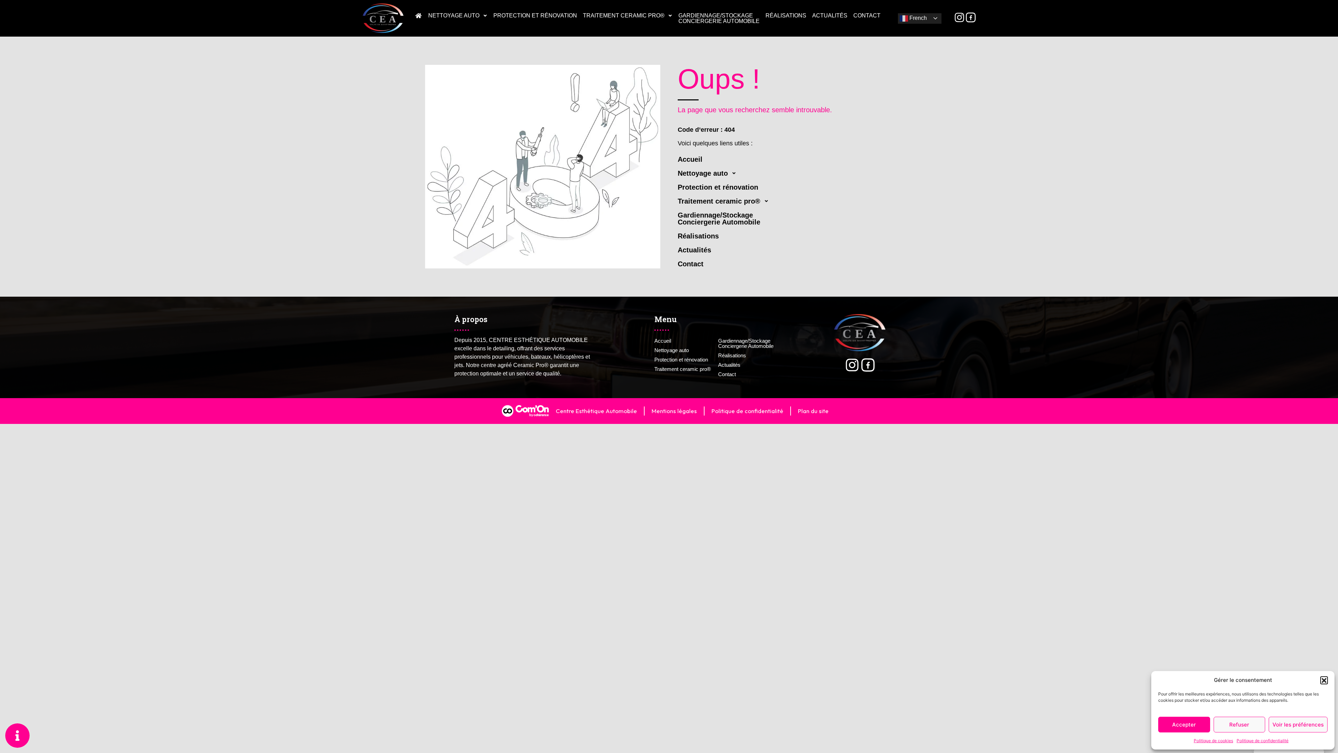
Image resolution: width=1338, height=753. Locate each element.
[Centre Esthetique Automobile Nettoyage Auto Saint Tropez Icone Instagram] (959, 17)
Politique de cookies (1213, 740)
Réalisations (786, 15)
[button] (1324, 680)
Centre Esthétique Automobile (596, 410)
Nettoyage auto (453, 15)
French (917, 18)
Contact (867, 15)
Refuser (1239, 724)
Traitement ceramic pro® (623, 15)
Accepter (1184, 724)
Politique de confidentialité (1263, 740)
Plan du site (813, 410)
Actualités (829, 15)
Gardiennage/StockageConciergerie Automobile (719, 18)
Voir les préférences (1298, 724)
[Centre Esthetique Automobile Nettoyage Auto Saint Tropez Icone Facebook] (971, 17)
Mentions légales (674, 410)
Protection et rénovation (535, 15)
